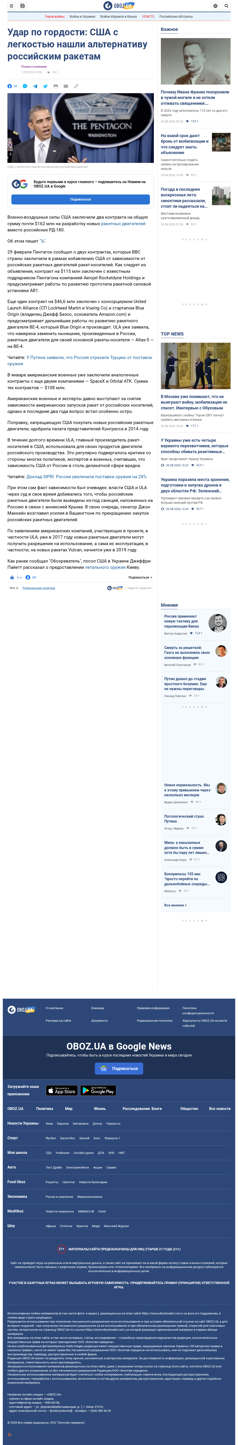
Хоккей (84, 1138)
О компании (54, 1008)
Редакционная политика (39, 588)
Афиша (51, 1226)
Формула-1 (112, 1138)
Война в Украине (82, 16)
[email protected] (61, 1410)
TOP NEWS (172, 334)
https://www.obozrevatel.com (161, 1313)
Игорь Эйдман (174, 828)
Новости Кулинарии (93, 1182)
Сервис (111, 1167)
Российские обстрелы (176, 16)
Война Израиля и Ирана (118, 16)
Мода (96, 1226)
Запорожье (81, 1123)
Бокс (97, 1138)
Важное (169, 29)
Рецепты (52, 1182)
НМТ (122, 1153)
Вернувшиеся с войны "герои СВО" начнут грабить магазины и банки (192, 417)
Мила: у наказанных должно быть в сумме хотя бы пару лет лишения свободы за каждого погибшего (187, 847)
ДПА (101, 1153)
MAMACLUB (86, 1211)
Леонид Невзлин (175, 696)
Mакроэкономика (89, 1196)
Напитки (69, 1182)
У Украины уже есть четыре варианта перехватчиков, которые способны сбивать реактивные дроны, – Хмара (194, 446)
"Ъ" (43, 241)
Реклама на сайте (58, 1020)
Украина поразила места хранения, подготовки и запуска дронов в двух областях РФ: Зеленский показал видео (195, 485)
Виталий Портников (177, 665)
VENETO (148, 16)
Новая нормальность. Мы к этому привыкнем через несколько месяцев (187, 790)
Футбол (51, 1138)
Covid (102, 1211)
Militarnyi (170, 891)
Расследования (136, 1108)
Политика (44, 1108)
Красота (82, 1226)
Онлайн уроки (84, 1153)
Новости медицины (60, 1211)
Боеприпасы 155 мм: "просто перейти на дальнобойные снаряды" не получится (186, 879)
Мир (69, 1108)
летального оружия (105, 567)
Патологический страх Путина (184, 819)
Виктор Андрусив (175, 633)
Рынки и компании (34, 66)
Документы (99, 1020)
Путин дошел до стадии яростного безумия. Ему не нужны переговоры (185, 684)
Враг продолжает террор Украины (187, 459)
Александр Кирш (175, 860)
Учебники (62, 1153)
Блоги (157, 1108)
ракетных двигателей (123, 223)
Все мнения (174, 905)
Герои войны (55, 16)
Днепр (97, 1123)
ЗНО (111, 1153)
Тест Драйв (54, 1167)
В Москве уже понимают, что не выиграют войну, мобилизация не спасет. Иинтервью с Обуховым (194, 402)
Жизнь (100, 1108)
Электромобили (77, 1167)
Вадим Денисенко (176, 802)
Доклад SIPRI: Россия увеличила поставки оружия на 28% (86, 476)
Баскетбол (67, 1138)
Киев (49, 1123)
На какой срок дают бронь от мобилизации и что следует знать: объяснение (184, 144)
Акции (97, 1167)
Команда (97, 1008)
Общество (189, 1108)
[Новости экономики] (115, 589)
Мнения (169, 605)
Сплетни (66, 1226)
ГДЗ (48, 1153)
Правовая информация (153, 1008)
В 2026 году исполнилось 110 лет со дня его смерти (194, 113)
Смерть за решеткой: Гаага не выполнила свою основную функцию (187, 652)
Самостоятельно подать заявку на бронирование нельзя (180, 164)
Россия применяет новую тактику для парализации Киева (181, 621)
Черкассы (113, 1123)
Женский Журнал (116, 1226)
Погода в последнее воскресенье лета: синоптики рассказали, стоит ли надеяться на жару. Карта (183, 198)
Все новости (220, 1108)
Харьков (63, 1123)
